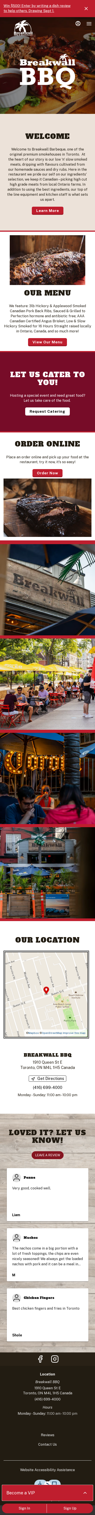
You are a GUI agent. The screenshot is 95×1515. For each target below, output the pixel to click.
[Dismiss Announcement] (86, 8)
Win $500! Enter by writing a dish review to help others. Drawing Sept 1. (37, 8)
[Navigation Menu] (89, 23)
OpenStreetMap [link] (52, 1033)
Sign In (24, 1508)
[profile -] (78, 23)
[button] (47, 590)
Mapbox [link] (33, 1033)
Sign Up (69, 1508)
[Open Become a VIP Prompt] (85, 1493)
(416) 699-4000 (48, 1399)
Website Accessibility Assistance (47, 1470)
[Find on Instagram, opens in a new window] (55, 1360)
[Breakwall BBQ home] (23, 28)
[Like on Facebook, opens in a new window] (40, 1360)
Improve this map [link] (74, 1033)
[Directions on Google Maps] (46, 994)
